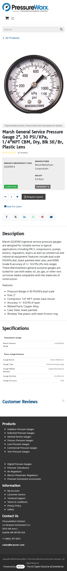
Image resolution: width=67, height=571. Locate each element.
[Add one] (17, 197)
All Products (12, 38)
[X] (15, 217)
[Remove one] (5, 197)
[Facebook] (6, 217)
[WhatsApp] (33, 217)
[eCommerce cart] (5, 18)
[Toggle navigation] (13, 18)
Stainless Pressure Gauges (20, 429)
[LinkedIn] (24, 217)
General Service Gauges (19, 436)
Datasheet (42, 186)
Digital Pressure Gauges (19, 464)
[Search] (61, 29)
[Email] (51, 217)
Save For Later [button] (14, 206)
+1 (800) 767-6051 (11, 538)
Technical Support (16, 498)
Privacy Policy (14, 505)
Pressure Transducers (18, 467)
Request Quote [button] (34, 196)
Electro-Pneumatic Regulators (22, 475)
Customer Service (16, 494)
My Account (13, 490)
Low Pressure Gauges (18, 444)
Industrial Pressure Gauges (21, 432)
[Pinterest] (42, 217)
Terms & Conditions (17, 501)
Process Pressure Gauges (20, 440)
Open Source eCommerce (49, 566)
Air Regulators (14, 471)
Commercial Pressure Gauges (22, 447)
